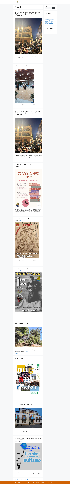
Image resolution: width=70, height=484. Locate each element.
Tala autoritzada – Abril (21, 323)
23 (23, 479)
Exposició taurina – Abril (22, 219)
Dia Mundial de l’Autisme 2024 (23, 404)
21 (20, 479)
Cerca (46, 6)
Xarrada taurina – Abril (21, 269)
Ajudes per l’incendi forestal (49, 23)
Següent (27, 479)
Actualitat (16, 106)
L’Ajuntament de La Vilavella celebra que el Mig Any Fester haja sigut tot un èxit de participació (27, 14)
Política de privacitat (30, 482)
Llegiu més (26, 351)
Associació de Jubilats (21, 66)
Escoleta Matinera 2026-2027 (49, 16)
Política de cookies (35, 482)
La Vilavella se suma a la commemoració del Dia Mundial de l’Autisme (28, 439)
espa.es (26, 482)
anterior (16, 479)
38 (25, 479)
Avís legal (39, 482)
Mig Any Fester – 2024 (21, 358)
